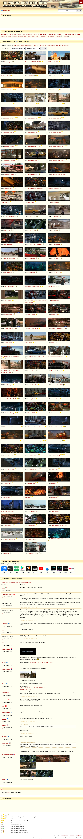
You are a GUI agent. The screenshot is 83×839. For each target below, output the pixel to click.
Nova (39, 146)
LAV (36, 286)
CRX (12, 328)
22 (36, 553)
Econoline (56, 216)
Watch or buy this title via (8, 564)
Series (59, 104)
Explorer (32, 230)
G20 (56, 342)
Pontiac (53, 469)
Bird (11, 511)
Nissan (29, 413)
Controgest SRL (64, 835)
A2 (11, 258)
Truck (33, 539)
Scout (62, 357)
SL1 (9, 497)
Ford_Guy (4, 623)
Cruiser (13, 539)
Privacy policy (78, 835)
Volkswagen (54, 538)
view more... (65, 36)
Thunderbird (57, 272)
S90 (30, 342)
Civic (56, 314)
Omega (60, 441)
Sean (3, 588)
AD (39, 286)
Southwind (13, 216)
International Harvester (7, 356)
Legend (10, 62)
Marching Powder (6, 36)
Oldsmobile (7, 427)
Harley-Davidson (32, 300)
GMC (49, 286)
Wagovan (60, 328)
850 (8, 553)
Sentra (57, 413)
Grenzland (39, 36)
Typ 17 (66, 538)
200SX (33, 413)
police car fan (29, 45)
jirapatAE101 (43, 45)
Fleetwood (7, 216)
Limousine (8, 372)
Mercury (29, 399)
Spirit (56, 202)
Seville (11, 104)
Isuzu (29, 371)
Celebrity (12, 146)
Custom (63, 160)
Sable (33, 399)
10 (34, 104)
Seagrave (27, 497)
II (34, 216)
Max (3, 643)
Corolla (33, 525)
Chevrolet (30, 104)
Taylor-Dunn (4, 511)
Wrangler (9, 385)
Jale (23, 45)
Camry (57, 511)
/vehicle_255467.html (25, 689)
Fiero (33, 483)
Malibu (35, 174)
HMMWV (33, 62)
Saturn (6, 497)
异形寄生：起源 (21, 34)
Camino (13, 160)
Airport (3, 372)
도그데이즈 (13, 34)
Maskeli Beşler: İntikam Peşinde (47, 34)
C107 (14, 399)
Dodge (29, 202)
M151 (8, 258)
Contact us (72, 835)
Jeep (5, 385)
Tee (9, 511)
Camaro (12, 118)
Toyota (52, 511)
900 (55, 483)
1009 (62, 146)
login (8, 792)
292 (57, 62)
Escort (8, 230)
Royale (17, 441)
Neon (32, 202)
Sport (60, 525)
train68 (4, 719)
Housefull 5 (45, 36)
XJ (56, 371)
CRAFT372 (36, 45)
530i (8, 90)
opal (3, 706)
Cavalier (58, 132)
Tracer (57, 399)
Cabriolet (60, 538)
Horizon (12, 455)
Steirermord (60, 34)
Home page (6, 10)
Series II (60, 371)
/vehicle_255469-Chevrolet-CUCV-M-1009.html (32, 688)
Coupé (55, 76)
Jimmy (9, 300)
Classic (30, 302)
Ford (28, 216)
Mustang (32, 258)
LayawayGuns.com (7, 594)
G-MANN (4, 692)
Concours (39, 188)
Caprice (35, 118)
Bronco (32, 216)
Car (36, 385)
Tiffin (28, 511)
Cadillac (6, 104)
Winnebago (30, 553)
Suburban (56, 188)
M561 (7, 202)
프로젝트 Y (34, 34)
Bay (36, 511)
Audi (28, 76)
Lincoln (29, 385)
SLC (11, 399)
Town (33, 385)
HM (52, 286)
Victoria (39, 244)
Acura (5, 62)
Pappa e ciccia (5, 34)
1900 (43, 356)
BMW (5, 90)
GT (58, 76)
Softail (26, 302)
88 (61, 427)
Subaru (53, 497)
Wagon (63, 174)
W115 (61, 385)
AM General (28, 62)
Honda (53, 300)
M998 (38, 62)
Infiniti (52, 342)
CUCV (58, 146)
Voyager (12, 469)
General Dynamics (30, 286)
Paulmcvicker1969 (64, 45)
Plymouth (6, 455)
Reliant (35, 455)
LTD (31, 244)
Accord (57, 300)
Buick (29, 90)
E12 (11, 90)
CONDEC (3, 202)
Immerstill (32, 36)
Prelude (10, 342)
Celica (9, 525)
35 (10, 76)
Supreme (18, 427)
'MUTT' (14, 258)
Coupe (64, 525)
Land (9, 539)
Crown (34, 244)
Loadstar (16, 356)
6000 (56, 469)
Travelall (16, 370)
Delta (59, 427)
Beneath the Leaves (55, 36)
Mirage (12, 413)
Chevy (34, 146)
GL (56, 497)
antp (15, 45)
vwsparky (19, 45)
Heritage (43, 300)
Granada (9, 244)
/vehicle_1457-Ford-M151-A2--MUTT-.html (40, 662)
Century (33, 90)
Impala (35, 160)
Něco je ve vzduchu (23, 36)
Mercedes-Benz (55, 385)
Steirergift (14, 36)
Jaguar (53, 371)
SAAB (52, 483)
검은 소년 (28, 34)
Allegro (32, 511)
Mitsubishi (7, 413)
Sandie (4, 662)
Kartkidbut (55, 45)
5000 (31, 76)
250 (56, 230)
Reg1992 (49, 45)
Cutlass (13, 427)
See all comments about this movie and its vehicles (16, 582)
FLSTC (39, 300)
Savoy (58, 455)
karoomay (5, 700)
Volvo (5, 553)
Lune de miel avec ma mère (72, 34)
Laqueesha (5, 743)
